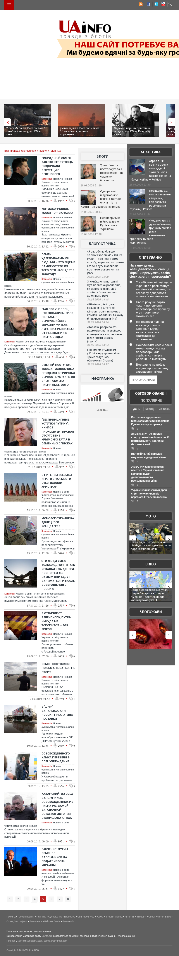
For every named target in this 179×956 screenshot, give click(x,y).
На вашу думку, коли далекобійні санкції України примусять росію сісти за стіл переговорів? (150, 270)
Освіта (118, 916)
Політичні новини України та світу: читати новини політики (56, 182)
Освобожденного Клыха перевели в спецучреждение (55, 757)
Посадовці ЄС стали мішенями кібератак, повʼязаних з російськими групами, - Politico (150, 200)
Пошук (43, 150)
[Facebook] (147, 4)
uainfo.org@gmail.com (55, 940)
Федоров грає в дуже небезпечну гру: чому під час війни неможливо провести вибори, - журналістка (151, 231)
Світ (79, 916)
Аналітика (151, 152)
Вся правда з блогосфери (20, 150)
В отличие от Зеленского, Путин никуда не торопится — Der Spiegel (56, 621)
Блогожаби (150, 612)
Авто (127, 916)
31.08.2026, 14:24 (97, 345)
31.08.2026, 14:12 (97, 364)
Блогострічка (102, 244)
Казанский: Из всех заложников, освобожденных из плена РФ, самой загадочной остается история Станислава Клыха (57, 805)
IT (133, 916)
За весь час (164, 409)
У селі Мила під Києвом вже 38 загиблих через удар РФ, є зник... (26, 131)
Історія (109, 916)
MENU (9, 5)
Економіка (69, 916)
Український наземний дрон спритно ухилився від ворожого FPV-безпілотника (149, 494)
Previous (6, 122)
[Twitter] (155, 4)
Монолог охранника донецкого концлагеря (57, 522)
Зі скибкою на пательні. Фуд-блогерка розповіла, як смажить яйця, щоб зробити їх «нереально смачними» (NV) (104, 289)
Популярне (151, 400)
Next (172, 122)
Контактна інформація (29, 940)
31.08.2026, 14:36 (97, 322)
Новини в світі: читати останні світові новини (40, 593)
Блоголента (35, 921)
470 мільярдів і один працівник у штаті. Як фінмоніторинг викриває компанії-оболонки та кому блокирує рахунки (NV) (105, 311)
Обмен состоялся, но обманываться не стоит (58, 668)
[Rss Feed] (140, 4)
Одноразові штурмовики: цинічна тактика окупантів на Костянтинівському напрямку (101, 199)
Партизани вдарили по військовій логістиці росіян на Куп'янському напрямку (150, 421)
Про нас (11, 940)
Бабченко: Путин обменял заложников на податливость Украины (54, 857)
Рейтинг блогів (52, 921)
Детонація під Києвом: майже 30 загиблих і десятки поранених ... (79, 131)
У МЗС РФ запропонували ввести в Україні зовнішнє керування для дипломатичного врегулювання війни (147, 473)
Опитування (150, 257)
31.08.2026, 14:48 (97, 299)
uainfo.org (47, 936)
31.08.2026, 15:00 (97, 276)
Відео (150, 564)
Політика (41, 916)
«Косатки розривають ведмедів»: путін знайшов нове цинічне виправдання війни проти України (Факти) (104, 334)
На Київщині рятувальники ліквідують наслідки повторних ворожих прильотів (152, 545)
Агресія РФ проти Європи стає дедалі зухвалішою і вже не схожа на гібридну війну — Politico (150, 170)
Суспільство (55, 916)
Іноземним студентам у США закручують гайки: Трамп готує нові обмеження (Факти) (103, 355)
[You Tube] (162, 4)
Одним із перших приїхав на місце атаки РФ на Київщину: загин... (132, 131)
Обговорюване (149, 393)
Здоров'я (141, 916)
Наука (99, 916)
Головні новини (26, 916)
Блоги (102, 156)
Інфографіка (102, 379)
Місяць (150, 408)
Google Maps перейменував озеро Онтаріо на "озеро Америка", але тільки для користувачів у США (149, 595)
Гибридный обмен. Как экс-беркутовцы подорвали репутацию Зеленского (57, 166)
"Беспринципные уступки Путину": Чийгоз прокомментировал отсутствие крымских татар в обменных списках (57, 431)
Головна (11, 916)
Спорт (151, 916)
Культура (89, 916)
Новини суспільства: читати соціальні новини (57, 227)
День (136, 408)
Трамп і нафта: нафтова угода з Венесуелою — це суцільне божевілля (111, 173)
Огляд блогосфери (17, 921)
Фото (151, 516)
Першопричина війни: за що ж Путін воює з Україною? (110, 223)
